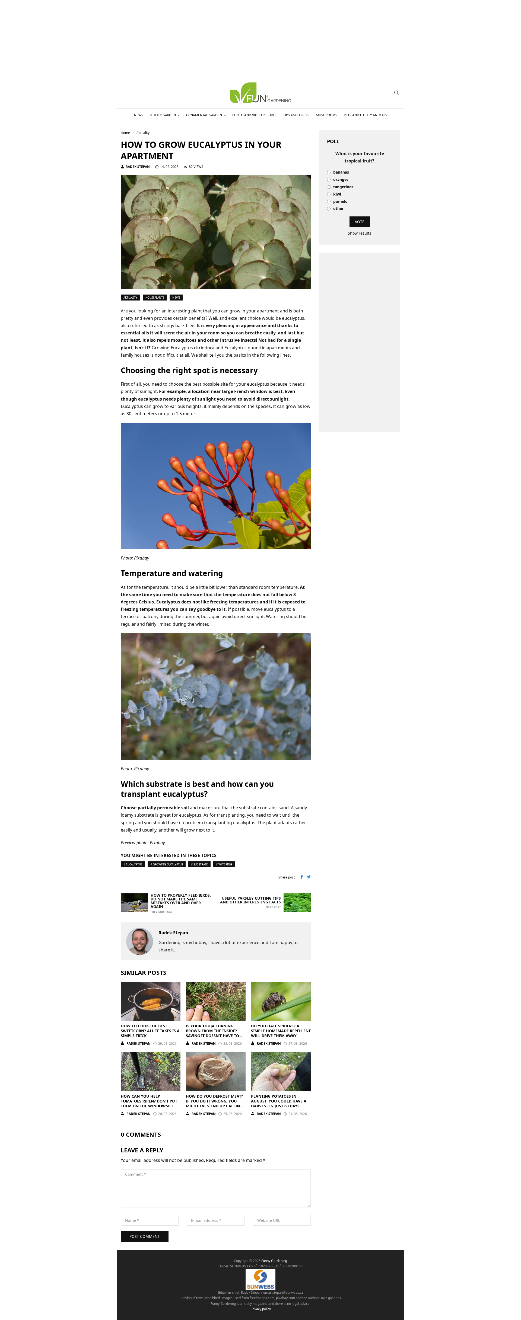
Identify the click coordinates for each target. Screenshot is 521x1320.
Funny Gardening (274, 1260)
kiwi (337, 194)
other (338, 208)
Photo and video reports (254, 115)
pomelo (340, 201)
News (138, 115)
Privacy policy (260, 1309)
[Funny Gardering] (260, 92)
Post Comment (144, 1236)
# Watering (224, 864)
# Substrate (199, 864)
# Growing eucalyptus (166, 864)
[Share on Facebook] (302, 877)
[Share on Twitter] (309, 877)
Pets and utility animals (365, 115)
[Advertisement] (359, 342)
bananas (341, 172)
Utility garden (163, 115)
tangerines (343, 187)
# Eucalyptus (132, 864)
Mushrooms (326, 115)
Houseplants (154, 297)
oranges (340, 179)
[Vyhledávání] (396, 92)
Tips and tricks (296, 115)
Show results (359, 233)
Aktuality (130, 297)
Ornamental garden (204, 115)
